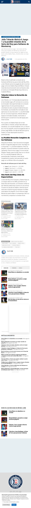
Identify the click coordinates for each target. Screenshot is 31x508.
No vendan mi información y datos (11, 502)
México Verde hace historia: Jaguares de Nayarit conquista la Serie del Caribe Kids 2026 (14, 355)
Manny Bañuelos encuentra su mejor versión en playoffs (17, 279)
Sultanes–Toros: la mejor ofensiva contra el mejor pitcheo (17, 286)
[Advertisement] (15, 19)
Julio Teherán (13, 243)
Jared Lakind (5, 243)
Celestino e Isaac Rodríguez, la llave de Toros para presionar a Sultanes (18, 293)
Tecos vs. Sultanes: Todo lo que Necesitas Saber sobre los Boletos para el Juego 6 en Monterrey (7, 212)
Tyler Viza (17, 247)
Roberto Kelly (21, 243)
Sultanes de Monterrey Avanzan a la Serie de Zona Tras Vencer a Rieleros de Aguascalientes (7, 230)
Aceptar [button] (14, 504)
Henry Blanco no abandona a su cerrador (18, 272)
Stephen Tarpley (16, 245)
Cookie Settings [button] (6, 504)
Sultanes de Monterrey (7, 247)
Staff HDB (9, 59)
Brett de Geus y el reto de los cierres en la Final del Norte (18, 299)
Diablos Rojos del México (17, 241)
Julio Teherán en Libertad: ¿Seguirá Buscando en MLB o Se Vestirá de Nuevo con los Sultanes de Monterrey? (21, 212)
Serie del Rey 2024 (6, 245)
